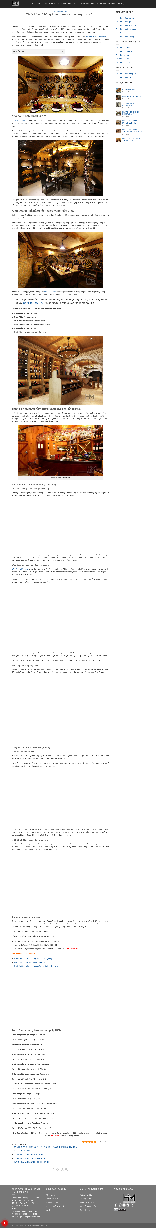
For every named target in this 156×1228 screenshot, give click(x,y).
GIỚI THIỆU (49, 4)
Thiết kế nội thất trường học (126, 37)
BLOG (113, 4)
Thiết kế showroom (123, 33)
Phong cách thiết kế (87, 1202)
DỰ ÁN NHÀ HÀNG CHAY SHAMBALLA (132, 139)
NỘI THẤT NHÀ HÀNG (60, 11)
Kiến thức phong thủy (88, 1206)
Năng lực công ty (52, 1202)
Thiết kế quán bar (122, 59)
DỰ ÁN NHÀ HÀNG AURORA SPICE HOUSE (132, 131)
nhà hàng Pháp (50, 292)
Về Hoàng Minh (51, 1195)
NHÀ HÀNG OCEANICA (131, 96)
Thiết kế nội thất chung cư (126, 74)
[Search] (33, 4)
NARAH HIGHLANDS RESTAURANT (130, 113)
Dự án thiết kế (85, 1210)
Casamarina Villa (128, 89)
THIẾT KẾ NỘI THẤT (63, 4)
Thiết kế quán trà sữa (124, 51)
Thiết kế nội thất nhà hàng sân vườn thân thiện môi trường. (36, 966)
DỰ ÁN (75, 4)
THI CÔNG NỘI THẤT (103, 4)
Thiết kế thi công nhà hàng (96, 37)
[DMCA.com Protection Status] (120, 1209)
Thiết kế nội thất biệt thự (125, 77)
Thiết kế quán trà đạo (124, 55)
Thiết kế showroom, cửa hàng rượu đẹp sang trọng (33, 959)
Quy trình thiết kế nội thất (55, 1206)
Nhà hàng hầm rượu (19, 120)
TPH (49, 1225)
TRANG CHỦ (40, 4)
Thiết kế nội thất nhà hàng (126, 29)
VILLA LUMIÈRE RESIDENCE (128, 104)
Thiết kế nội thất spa (123, 22)
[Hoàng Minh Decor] (20, 4)
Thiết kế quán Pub (123, 63)
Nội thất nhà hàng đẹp (20, 569)
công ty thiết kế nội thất (33, 303)
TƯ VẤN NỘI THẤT (86, 4)
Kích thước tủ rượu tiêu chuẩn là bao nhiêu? (30, 962)
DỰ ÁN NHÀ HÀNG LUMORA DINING (130, 122)
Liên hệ (48, 1210)
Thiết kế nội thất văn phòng (126, 18)
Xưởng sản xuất (52, 1199)
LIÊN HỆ (121, 4)
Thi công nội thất (86, 1199)
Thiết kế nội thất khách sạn (126, 25)
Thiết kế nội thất (86, 1195)
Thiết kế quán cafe (123, 48)
